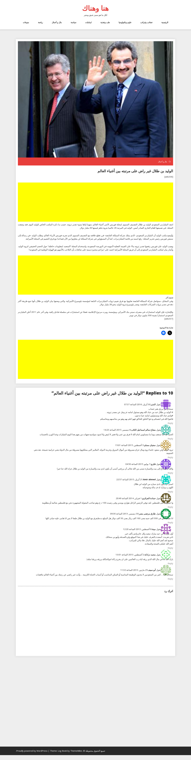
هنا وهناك (95, 8)
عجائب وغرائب (146, 22)
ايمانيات (88, 22)
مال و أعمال (57, 22)
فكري (153, 464)
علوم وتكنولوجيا (125, 22)
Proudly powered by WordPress (32, 750)
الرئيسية (164, 22)
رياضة (40, 22)
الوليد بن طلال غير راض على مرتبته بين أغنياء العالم (135, 170)
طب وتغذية (105, 22)
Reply (170, 423)
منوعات (26, 22)
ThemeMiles (76, 750)
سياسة (73, 22)
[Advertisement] (95, 202)
